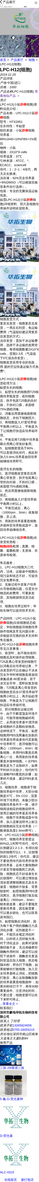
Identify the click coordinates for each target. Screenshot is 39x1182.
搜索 (25, 6)
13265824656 (22, 1025)
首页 (3, 60)
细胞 (32, 60)
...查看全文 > (9, 1003)
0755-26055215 (23, 1029)
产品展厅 (17, 60)
